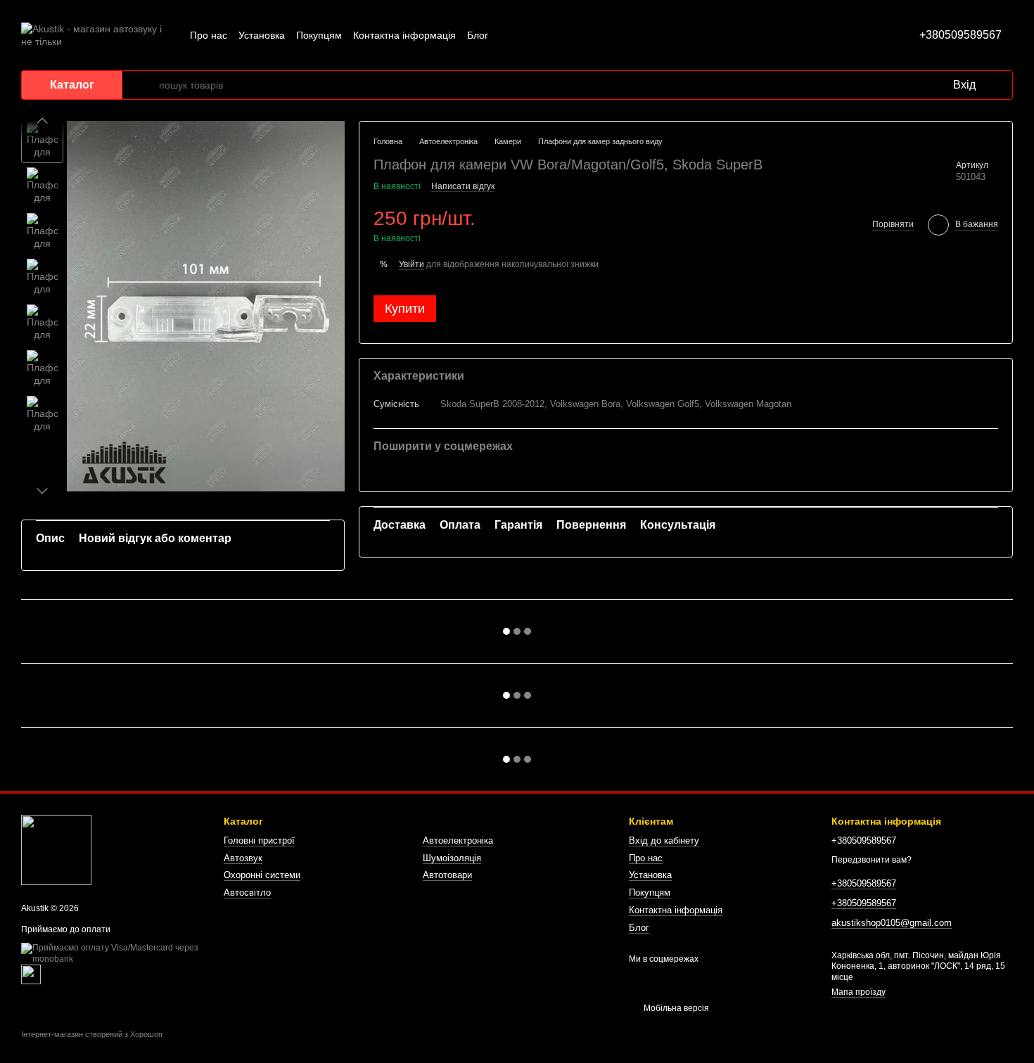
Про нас (208, 35)
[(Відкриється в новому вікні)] (31, 974)
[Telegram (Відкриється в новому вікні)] (575, 35)
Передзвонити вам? (871, 860)
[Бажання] (912, 85)
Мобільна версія (675, 1008)
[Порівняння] (884, 85)
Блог (477, 35)
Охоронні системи (262, 875)
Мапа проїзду (858, 992)
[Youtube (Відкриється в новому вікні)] (558, 35)
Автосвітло (247, 892)
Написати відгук (462, 186)
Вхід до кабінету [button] (664, 840)
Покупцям (319, 35)
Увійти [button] (411, 264)
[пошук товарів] (147, 85)
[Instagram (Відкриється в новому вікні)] (507, 35)
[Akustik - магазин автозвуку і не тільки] (56, 850)
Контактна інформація (404, 35)
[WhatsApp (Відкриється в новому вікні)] (592, 35)
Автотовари (447, 875)
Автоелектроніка (458, 840)
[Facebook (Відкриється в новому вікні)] (541, 35)
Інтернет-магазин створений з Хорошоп (91, 1034)
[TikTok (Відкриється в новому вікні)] (524, 35)
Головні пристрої (259, 840)
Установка (261, 35)
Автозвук (243, 858)
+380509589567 (960, 35)
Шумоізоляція (452, 858)
